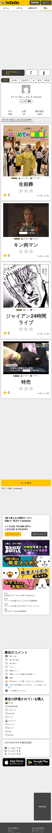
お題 (44, 73)
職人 (10, 488)
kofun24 (11, 713)
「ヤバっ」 (12, 667)
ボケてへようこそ (39, 534)
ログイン (46, 2)
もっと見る (26, 483)
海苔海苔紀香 (13, 706)
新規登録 (35, 2)
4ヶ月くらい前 (43, 393)
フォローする (14, 751)
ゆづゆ (10, 703)
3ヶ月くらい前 (43, 256)
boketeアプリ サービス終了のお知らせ (19, 594)
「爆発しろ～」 (13, 671)
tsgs (9, 731)
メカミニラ (12, 710)
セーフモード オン (12, 534)
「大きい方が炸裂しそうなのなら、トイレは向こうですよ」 (27, 686)
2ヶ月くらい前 (43, 196)
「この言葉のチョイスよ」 (17, 691)
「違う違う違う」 (14, 660)
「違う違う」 (13, 663)
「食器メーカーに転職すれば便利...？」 (22, 674)
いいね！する (14, 748)
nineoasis (18, 488)
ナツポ (10, 717)
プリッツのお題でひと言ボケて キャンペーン (21, 605)
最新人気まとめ (37, 831)
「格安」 (11, 678)
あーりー (11, 728)
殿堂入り (11, 831)
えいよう (11, 724)
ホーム (6, 8)
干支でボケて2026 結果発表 (15, 610)
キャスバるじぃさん (12, 73)
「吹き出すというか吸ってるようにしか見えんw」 (26, 681)
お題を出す (32, 8)
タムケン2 (11, 721)
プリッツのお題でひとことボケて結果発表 (20, 600)
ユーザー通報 (26, 101)
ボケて (4, 488)
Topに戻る (42, 807)
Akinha (10, 735)
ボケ (31, 73)
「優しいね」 (13, 656)
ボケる (19, 8)
